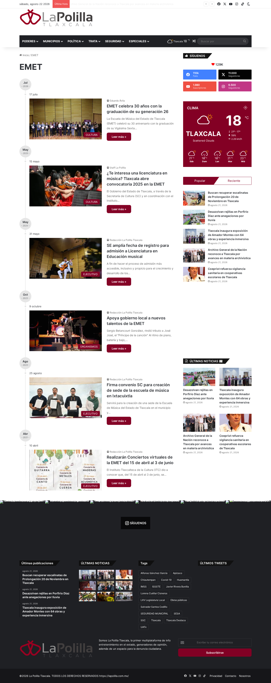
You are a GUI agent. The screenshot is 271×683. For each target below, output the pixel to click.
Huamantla (183, 579)
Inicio (25, 55)
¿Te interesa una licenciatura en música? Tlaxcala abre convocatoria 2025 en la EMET (137, 179)
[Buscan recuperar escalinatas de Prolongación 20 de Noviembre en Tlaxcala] (194, 198)
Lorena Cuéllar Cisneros (154, 593)
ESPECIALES (137, 41)
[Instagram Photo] (22, 523)
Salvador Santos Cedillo (154, 606)
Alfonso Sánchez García (154, 573)
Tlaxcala (156, 620)
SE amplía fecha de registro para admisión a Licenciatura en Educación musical (138, 251)
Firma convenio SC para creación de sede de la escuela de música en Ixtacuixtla (138, 390)
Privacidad (216, 675)
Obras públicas (178, 600)
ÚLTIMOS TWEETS (213, 563)
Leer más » (119, 136)
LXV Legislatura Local (153, 600)
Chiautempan (148, 579)
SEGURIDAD (113, 41)
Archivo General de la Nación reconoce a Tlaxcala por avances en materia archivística (124, 4)
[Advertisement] (175, 21)
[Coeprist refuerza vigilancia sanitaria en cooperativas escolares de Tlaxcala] (194, 274)
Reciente (234, 181)
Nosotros (245, 675)
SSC (143, 620)
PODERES (28, 41)
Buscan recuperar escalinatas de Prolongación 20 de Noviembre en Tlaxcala (228, 197)
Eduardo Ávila (117, 100)
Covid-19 (166, 579)
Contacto (230, 675)
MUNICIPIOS (51, 41)
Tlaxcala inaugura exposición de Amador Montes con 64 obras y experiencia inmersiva (228, 235)
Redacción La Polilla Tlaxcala (126, 240)
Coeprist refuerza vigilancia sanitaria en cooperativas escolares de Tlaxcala (226, 273)
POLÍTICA (74, 41)
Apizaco (177, 573)
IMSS (144, 586)
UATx (143, 627)
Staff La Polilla (118, 167)
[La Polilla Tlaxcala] (56, 18)
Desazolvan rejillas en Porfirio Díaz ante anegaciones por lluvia (228, 216)
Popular (199, 181)
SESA (177, 613)
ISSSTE (156, 586)
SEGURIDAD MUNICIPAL (154, 613)
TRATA (92, 41)
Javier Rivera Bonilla (177, 586)
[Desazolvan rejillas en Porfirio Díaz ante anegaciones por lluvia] (194, 217)
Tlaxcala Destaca (176, 620)
